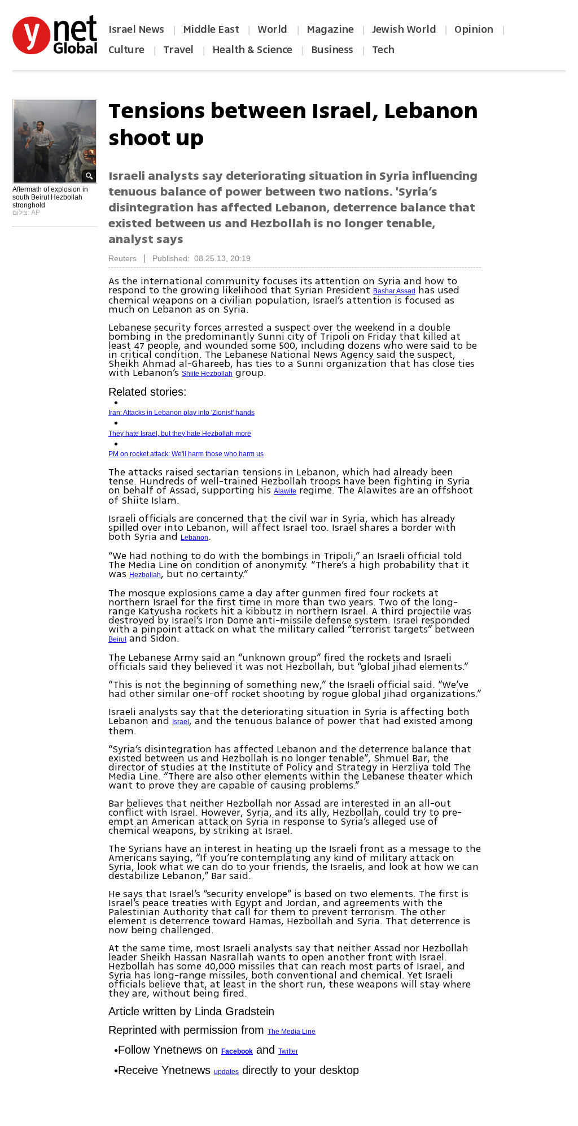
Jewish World (404, 29)
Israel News (136, 29)
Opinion (473, 29)
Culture (126, 50)
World (273, 29)
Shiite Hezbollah (207, 374)
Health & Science (252, 50)
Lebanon (194, 538)
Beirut (117, 639)
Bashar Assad (394, 291)
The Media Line (292, 1032)
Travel (178, 50)
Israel (180, 722)
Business (332, 50)
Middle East (211, 29)
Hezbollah (145, 575)
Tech (383, 50)
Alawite (285, 491)
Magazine (329, 29)
